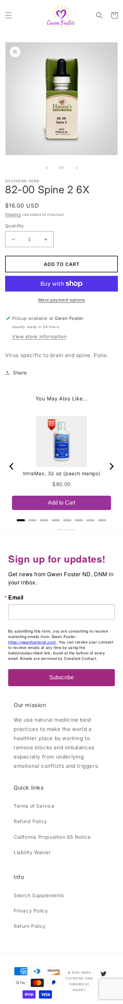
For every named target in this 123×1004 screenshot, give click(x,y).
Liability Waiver (32, 852)
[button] (8, 15)
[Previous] (12, 466)
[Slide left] (46, 167)
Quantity (14, 225)
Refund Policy (30, 821)
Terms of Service (34, 806)
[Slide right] (76, 167)
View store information (39, 336)
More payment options (61, 299)
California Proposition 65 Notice (52, 837)
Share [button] (20, 373)
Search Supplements (39, 895)
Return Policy (30, 926)
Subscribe (61, 677)
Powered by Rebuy (61, 529)
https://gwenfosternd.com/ (32, 642)
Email (16, 597)
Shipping (13, 214)
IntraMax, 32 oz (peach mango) (61, 473)
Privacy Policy (31, 911)
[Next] (111, 466)
